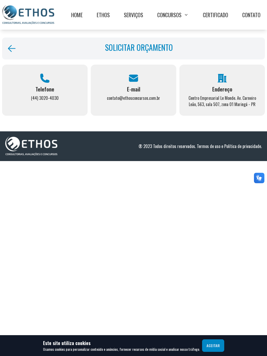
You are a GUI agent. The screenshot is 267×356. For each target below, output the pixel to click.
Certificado (215, 15)
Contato (251, 15)
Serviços (133, 15)
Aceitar (213, 345)
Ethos (103, 15)
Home (77, 15)
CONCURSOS (169, 15)
